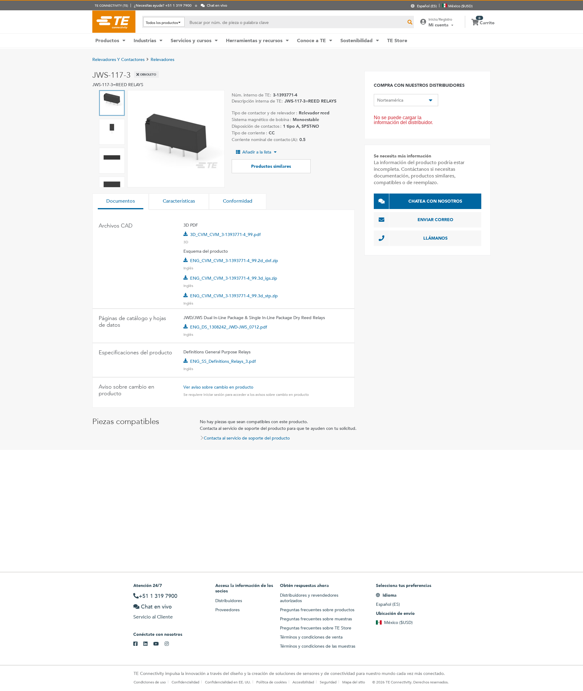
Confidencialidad (185, 681)
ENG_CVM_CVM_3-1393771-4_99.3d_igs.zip (233, 278)
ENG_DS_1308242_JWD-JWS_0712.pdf (228, 327)
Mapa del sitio (353, 681)
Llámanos (435, 238)
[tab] (120, 202)
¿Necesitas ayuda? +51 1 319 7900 (163, 5)
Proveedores (227, 609)
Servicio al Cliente (153, 617)
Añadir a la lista (256, 152)
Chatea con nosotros (435, 201)
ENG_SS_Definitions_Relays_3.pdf (223, 361)
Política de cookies (271, 681)
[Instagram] (170, 644)
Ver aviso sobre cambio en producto (218, 387)
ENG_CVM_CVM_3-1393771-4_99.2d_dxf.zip (234, 260)
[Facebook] (138, 644)
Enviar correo (435, 219)
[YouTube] (159, 644)
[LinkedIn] (148, 644)
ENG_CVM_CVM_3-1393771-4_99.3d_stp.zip (234, 295)
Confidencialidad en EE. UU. (228, 681)
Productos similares (271, 166)
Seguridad (328, 681)
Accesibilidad (303, 681)
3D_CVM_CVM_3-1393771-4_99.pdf (225, 234)
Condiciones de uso (150, 681)
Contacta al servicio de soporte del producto (247, 438)
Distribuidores (228, 600)
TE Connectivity (113, 21)
